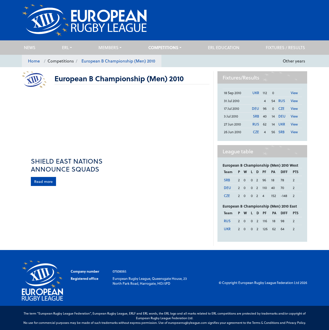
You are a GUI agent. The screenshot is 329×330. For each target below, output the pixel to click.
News (29, 47)
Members (108, 47)
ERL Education (223, 47)
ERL (65, 47)
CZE (281, 108)
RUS (281, 100)
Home (34, 61)
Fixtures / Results (285, 47)
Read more (43, 181)
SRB (256, 116)
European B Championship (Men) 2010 (118, 61)
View (294, 92)
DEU (255, 108)
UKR (255, 92)
